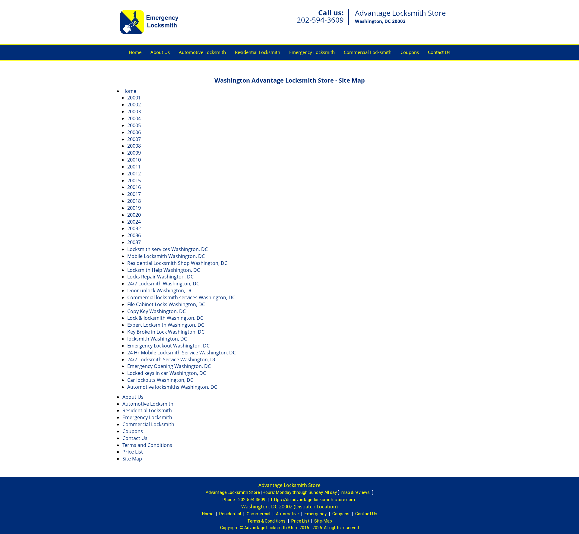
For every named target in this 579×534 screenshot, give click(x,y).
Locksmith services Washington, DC (167, 249)
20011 (134, 166)
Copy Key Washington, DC (156, 311)
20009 (134, 152)
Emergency (316, 513)
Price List (132, 451)
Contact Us (439, 52)
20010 (134, 159)
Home (135, 52)
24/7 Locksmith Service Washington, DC (172, 359)
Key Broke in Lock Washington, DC (165, 331)
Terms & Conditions (266, 521)
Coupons (409, 52)
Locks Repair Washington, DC (160, 276)
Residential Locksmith (257, 52)
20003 (134, 111)
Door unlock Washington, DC (160, 290)
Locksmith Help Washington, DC (163, 270)
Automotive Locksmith (202, 52)
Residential (230, 513)
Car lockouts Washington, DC (160, 380)
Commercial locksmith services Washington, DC (181, 297)
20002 (134, 104)
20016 (134, 187)
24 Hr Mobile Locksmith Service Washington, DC (181, 352)
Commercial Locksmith (367, 52)
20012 (134, 173)
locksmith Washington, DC (157, 338)
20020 (134, 215)
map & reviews (356, 492)
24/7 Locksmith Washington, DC (163, 283)
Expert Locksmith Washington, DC (165, 325)
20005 (134, 125)
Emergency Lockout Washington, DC (168, 345)
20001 (134, 97)
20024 (134, 221)
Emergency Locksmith (312, 52)
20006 (134, 132)
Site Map (132, 458)
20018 (134, 201)
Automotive (287, 513)
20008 (134, 146)
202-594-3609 (320, 20)
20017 (134, 194)
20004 (134, 118)
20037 (134, 242)
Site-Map (323, 521)
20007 (134, 139)
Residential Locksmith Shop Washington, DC (177, 263)
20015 (134, 180)
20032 (134, 228)
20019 (134, 208)
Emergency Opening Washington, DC (169, 366)
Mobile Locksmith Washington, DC (166, 256)
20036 (134, 235)
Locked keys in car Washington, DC (166, 373)
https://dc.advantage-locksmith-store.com (313, 499)
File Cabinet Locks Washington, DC (166, 304)
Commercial (258, 513)
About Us (160, 52)
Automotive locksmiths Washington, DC (172, 387)
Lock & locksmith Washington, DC (165, 318)
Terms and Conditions (147, 445)
